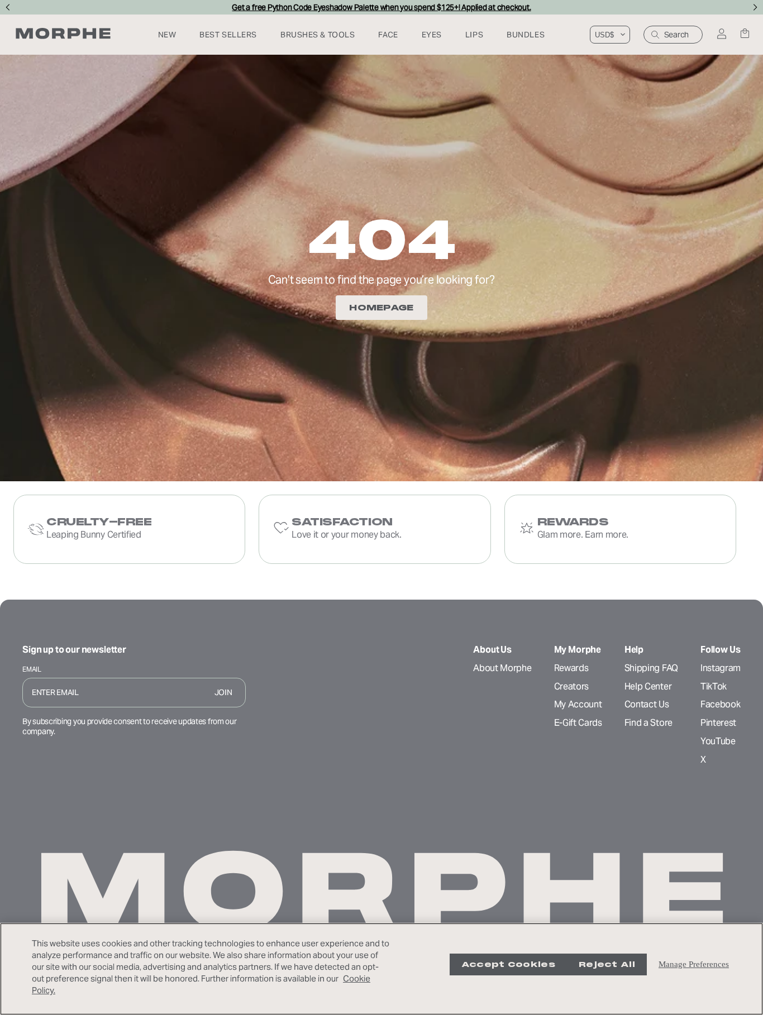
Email (31, 669)
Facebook (720, 704)
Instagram (720, 668)
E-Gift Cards (578, 723)
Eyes (432, 35)
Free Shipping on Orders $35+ (381, 7)
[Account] (721, 34)
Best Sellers (228, 35)
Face (388, 35)
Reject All (607, 964)
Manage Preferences (694, 964)
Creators (571, 686)
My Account (578, 704)
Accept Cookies (508, 964)
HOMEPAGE (381, 308)
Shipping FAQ (651, 668)
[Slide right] (755, 7)
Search (676, 35)
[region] (381, 969)
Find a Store (648, 723)
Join (223, 692)
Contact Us (646, 704)
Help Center (647, 686)
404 (381, 240)
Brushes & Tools (317, 35)
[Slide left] (7, 7)
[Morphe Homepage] (63, 34)
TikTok (713, 686)
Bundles (526, 35)
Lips (474, 35)
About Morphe (502, 668)
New (167, 35)
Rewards (571, 668)
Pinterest (718, 723)
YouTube (718, 741)
